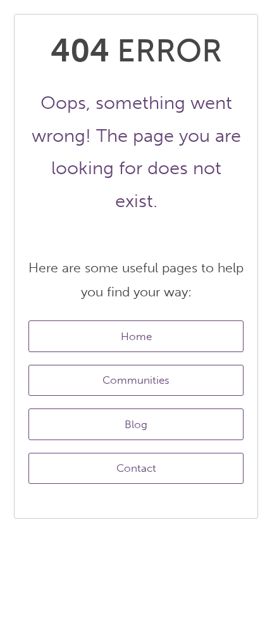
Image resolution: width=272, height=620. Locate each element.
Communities (136, 380)
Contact (136, 468)
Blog (136, 424)
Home (136, 336)
